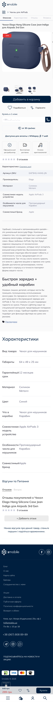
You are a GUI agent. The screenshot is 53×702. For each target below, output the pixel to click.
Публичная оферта (12, 601)
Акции (6, 592)
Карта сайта (9, 575)
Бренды (7, 580)
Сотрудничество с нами (14, 584)
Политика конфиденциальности (18, 606)
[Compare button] (28, 690)
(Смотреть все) (25, 167)
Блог (5, 566)
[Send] (48, 119)
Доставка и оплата (12, 597)
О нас (6, 571)
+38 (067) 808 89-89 (15, 634)
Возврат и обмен (11, 610)
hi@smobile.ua (10, 622)
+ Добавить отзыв (26, 518)
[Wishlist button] (20, 690)
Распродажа (11, 322)
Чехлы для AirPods (19, 12)
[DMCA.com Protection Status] (26, 686)
